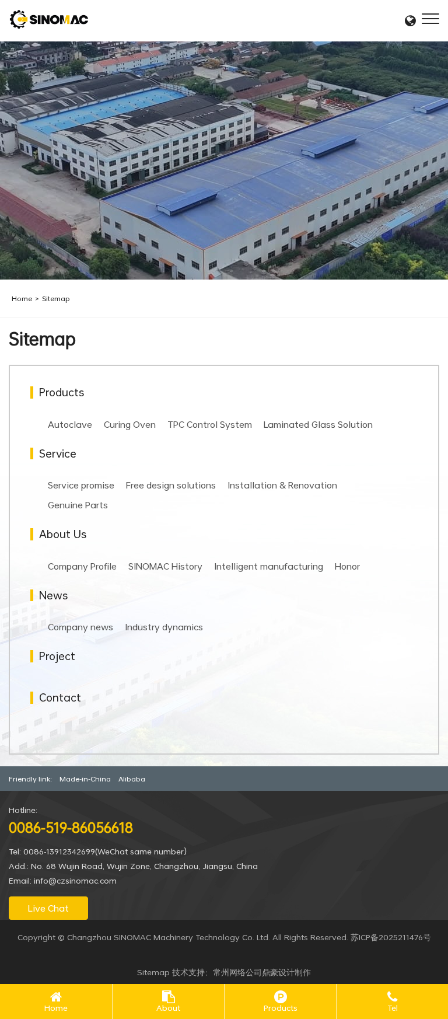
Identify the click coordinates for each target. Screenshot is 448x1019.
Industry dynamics (164, 627)
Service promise (81, 485)
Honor (347, 566)
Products (281, 1008)
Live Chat (48, 908)
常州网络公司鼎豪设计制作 (262, 972)
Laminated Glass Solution (318, 424)
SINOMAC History (165, 566)
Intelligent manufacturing (268, 566)
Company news (80, 627)
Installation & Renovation (282, 485)
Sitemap (56, 298)
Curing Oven (130, 424)
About (168, 1008)
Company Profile (82, 566)
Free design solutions (171, 485)
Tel (392, 1008)
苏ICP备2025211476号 (391, 937)
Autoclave (70, 424)
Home (22, 298)
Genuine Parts (78, 505)
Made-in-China (85, 778)
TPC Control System (209, 424)
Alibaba (131, 778)
